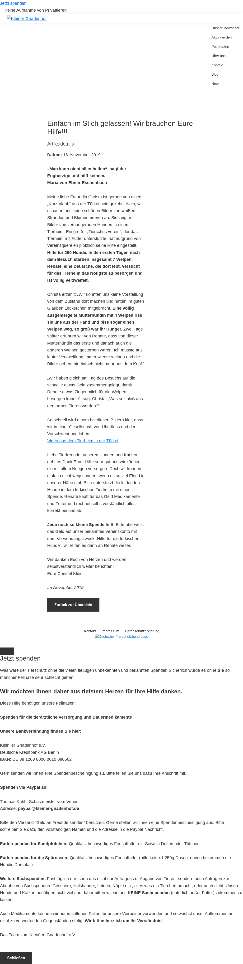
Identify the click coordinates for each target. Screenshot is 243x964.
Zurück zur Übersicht (73, 605)
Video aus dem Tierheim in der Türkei (82, 440)
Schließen (16, 958)
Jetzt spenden (13, 3)
